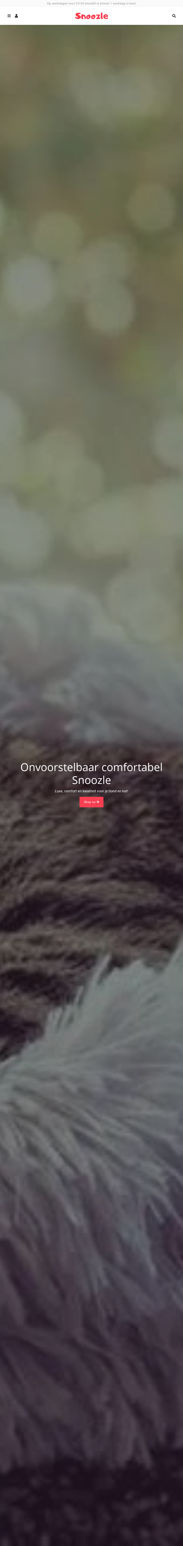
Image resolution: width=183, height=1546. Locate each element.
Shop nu (90, 802)
